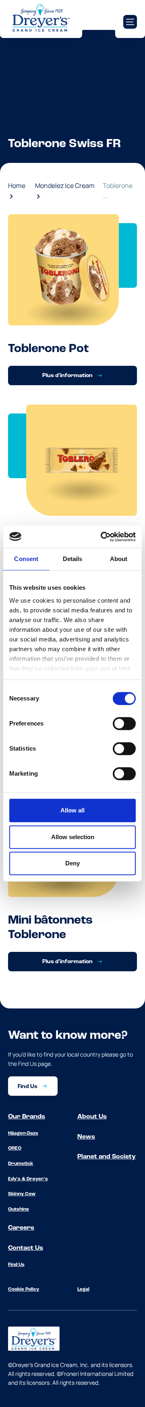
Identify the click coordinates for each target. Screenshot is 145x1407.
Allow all (72, 810)
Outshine (18, 1209)
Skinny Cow (21, 1194)
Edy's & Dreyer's (28, 1179)
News (86, 1137)
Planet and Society (106, 1157)
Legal (83, 1289)
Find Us (16, 1264)
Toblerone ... (118, 190)
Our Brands (26, 1117)
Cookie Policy (23, 1289)
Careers (21, 1228)
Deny (72, 863)
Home (16, 185)
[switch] (124, 723)
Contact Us (25, 1248)
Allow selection (72, 836)
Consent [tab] (26, 558)
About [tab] (119, 558)
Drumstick (20, 1163)
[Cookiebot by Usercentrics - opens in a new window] (102, 537)
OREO (14, 1148)
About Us (92, 1117)
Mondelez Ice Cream (65, 185)
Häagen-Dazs (23, 1133)
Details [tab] (73, 558)
